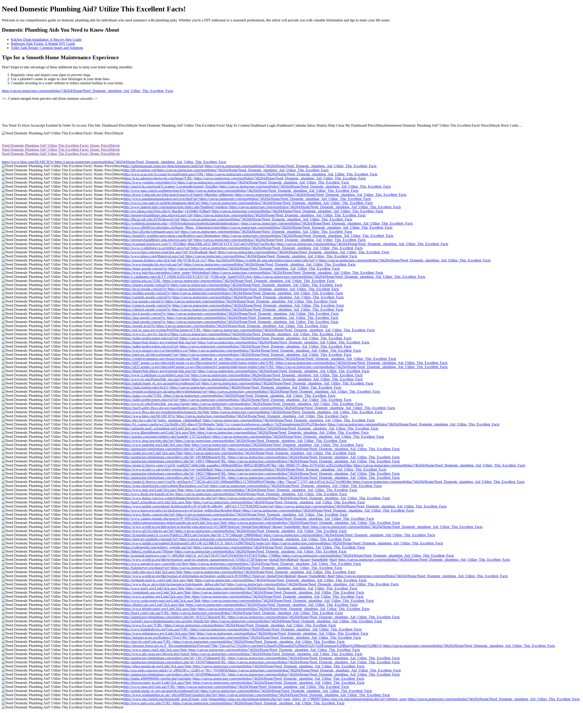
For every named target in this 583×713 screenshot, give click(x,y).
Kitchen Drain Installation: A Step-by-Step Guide (46, 39)
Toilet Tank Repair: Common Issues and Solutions (47, 48)
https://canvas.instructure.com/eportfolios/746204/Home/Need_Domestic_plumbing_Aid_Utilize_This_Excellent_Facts (87, 91)
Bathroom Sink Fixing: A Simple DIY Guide (43, 44)
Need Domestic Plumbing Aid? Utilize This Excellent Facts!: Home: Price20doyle (61, 145)
